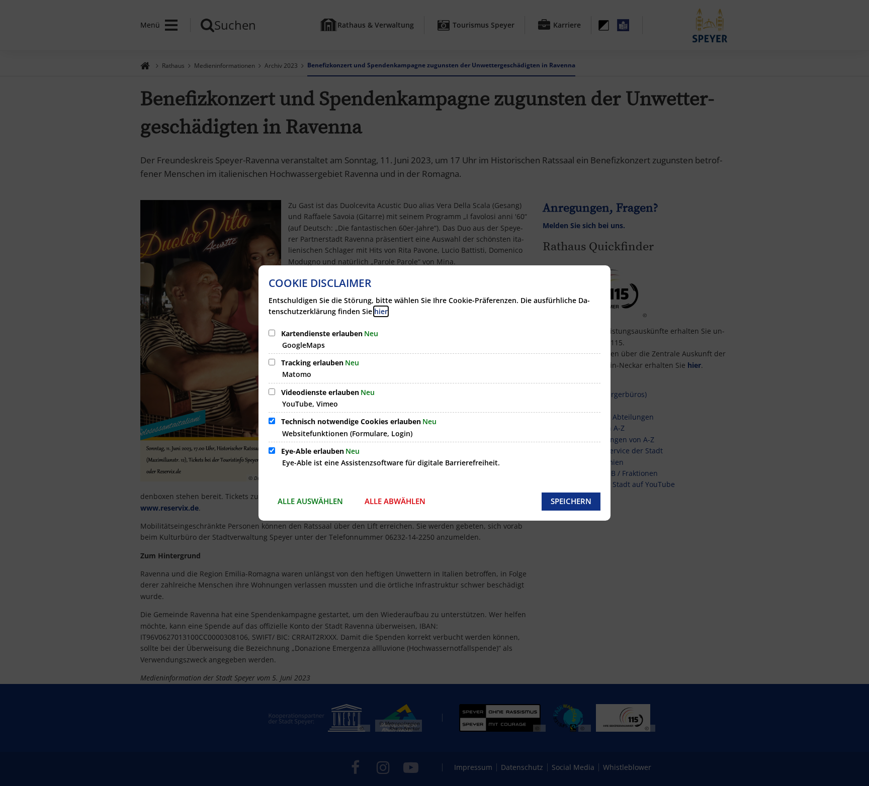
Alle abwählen (395, 501)
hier (381, 311)
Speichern (571, 501)
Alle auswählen (310, 501)
